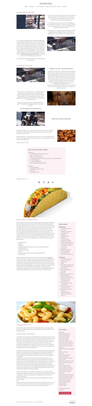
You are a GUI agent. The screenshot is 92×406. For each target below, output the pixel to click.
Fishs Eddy (49, 257)
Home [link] (26, 6)
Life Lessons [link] (40, 6)
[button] (32, 6)
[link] (46, 3)
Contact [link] (65, 6)
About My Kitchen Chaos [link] (53, 6)
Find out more (65, 393)
